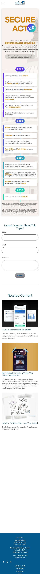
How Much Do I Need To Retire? (16, 330)
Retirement (20, 568)
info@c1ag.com (20, 557)
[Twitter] (7, 561)
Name (4, 232)
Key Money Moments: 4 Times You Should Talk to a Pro (17, 374)
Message (5, 258)
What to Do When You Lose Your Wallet (20, 423)
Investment (20, 571)
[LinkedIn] (10, 561)
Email (4, 245)
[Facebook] (3, 561)
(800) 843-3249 (22, 555)
